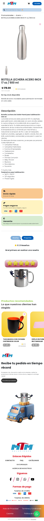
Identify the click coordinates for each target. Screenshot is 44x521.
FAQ (21, 460)
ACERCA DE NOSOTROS (22, 468)
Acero (18, 15)
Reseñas (16, 238)
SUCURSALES (22, 464)
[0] (30, 3)
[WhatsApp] (25, 480)
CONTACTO (10, 460)
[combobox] (22, 10)
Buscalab (33, 519)
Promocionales (7, 15)
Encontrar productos (9, 380)
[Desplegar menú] (4, 3)
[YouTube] (32, 480)
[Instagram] (17, 480)
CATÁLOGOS (34, 460)
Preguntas (27, 238)
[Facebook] (11, 480)
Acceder (37, 3)
